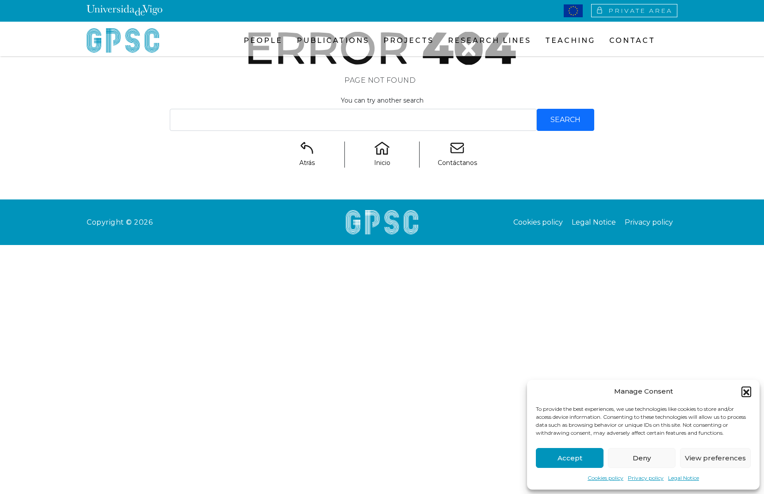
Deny (642, 458)
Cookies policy (605, 478)
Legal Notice (683, 478)
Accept (570, 458)
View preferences (715, 458)
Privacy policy (646, 478)
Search (565, 119)
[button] (746, 391)
